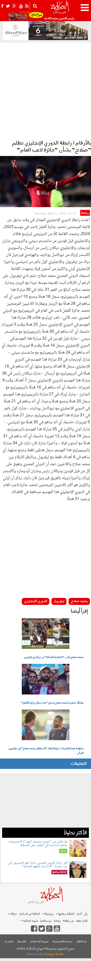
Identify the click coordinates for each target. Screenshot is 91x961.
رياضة (85, 213)
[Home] (59, 10)
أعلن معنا (22, 941)
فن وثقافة (68, 921)
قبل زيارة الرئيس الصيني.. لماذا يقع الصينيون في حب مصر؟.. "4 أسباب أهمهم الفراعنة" (37, 864)
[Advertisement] (45, 90)
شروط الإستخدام (39, 941)
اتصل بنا (9, 941)
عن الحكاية (82, 941)
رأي (86, 914)
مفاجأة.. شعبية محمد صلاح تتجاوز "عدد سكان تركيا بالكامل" (52, 703)
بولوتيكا (49, 914)
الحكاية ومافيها (66, 914)
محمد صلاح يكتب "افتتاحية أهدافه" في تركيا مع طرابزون (54, 657)
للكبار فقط (82, 921)
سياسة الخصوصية (63, 941)
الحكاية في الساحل (29, 914)
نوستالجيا (45, 921)
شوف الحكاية (30, 921)
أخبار (79, 914)
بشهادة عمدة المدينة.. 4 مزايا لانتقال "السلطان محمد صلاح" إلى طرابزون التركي (46, 751)
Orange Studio (54, 954)
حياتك (13, 914)
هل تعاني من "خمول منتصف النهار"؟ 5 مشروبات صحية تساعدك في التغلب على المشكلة (37, 843)
